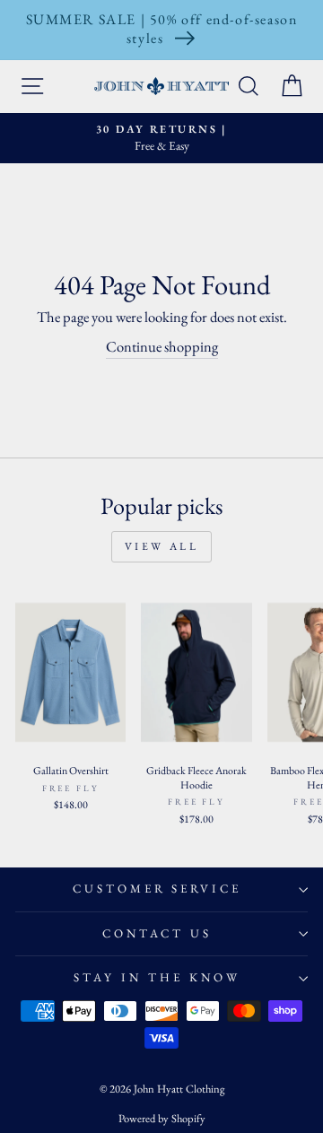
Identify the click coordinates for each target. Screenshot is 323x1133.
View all (162, 546)
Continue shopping (162, 346)
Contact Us (157, 933)
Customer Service (157, 888)
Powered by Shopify (161, 1118)
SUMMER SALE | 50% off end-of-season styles (162, 29)
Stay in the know (157, 977)
